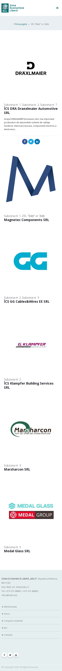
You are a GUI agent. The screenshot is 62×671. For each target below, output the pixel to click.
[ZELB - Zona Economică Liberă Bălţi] (12, 8)
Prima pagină (20, 24)
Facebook (25, 141)
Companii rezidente (13, 620)
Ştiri (5, 627)
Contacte (8, 634)
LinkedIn (37, 141)
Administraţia (10, 606)
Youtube (16, 655)
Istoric (7, 613)
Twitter (31, 141)
